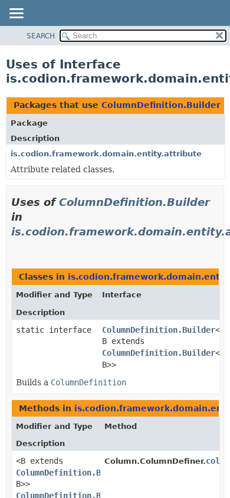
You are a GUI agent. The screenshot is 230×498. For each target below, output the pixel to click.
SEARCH (41, 36)
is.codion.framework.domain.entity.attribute (106, 153)
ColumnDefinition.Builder (161, 105)
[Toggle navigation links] (16, 14)
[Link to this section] (16, 246)
